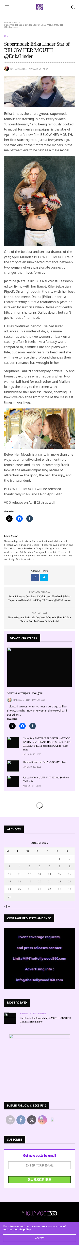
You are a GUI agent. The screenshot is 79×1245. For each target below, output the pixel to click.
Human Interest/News (33, 1014)
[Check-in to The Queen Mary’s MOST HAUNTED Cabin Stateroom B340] (10, 1015)
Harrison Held (21, 699)
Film (6, 36)
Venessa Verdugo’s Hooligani (25, 693)
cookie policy (22, 1229)
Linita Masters (18, 68)
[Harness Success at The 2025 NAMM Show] (13, 766)
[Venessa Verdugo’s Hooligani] (39, 667)
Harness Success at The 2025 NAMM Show (44, 762)
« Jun (7, 906)
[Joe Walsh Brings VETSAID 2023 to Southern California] (13, 781)
